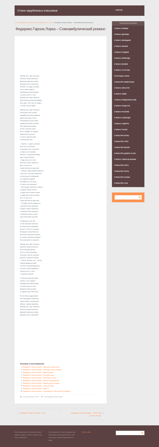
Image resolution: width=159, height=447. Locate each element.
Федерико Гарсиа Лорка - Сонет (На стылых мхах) (86, 414)
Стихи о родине (121, 52)
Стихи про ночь (121, 171)
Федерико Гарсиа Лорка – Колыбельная (38, 375)
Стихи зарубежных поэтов (31, 397)
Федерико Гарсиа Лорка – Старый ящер (38, 386)
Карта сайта (86, 432)
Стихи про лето (121, 165)
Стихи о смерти (121, 124)
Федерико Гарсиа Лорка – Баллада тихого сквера (42, 369)
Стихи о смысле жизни (125, 159)
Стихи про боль (121, 135)
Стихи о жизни (121, 46)
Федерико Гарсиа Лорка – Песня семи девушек (41, 380)
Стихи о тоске (120, 129)
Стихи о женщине (122, 40)
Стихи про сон (121, 183)
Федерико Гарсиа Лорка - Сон (32, 413)
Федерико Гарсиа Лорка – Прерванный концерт (41, 383)
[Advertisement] (60, 57)
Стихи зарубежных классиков (37, 10)
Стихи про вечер (122, 147)
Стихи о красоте (122, 88)
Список (118, 10)
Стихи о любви (121, 28)
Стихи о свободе (122, 118)
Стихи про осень (122, 177)
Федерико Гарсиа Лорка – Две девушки (38, 372)
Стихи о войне (121, 64)
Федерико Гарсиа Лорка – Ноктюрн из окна (39, 378)
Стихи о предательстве (125, 100)
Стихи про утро (121, 141)
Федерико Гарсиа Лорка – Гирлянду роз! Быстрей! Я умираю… (47, 391)
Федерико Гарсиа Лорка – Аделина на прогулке (41, 367)
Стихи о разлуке (121, 112)
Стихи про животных (124, 82)
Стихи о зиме (120, 94)
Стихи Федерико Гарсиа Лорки (53, 397)
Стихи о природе (122, 58)
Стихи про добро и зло (125, 153)
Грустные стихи (121, 76)
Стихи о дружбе (121, 34)
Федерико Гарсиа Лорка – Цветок (36, 388)
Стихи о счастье (122, 70)
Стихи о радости (122, 106)
